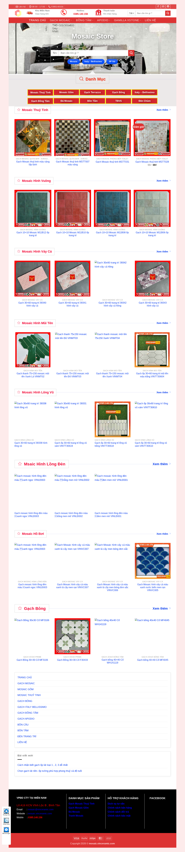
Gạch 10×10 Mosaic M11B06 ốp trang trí (152, 234)
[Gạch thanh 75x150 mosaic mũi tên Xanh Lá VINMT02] (32, 349)
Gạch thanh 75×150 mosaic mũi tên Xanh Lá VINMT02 (33, 375)
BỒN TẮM (22, 730)
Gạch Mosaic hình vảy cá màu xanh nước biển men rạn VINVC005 (152, 587)
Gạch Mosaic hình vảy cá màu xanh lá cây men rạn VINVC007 (72, 586)
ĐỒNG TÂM (83, 20)
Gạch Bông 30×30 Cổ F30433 (72, 660)
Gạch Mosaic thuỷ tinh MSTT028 (152, 162)
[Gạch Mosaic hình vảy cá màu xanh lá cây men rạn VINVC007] (72, 561)
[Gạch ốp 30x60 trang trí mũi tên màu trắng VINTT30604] (152, 349)
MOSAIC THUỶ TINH (29, 695)
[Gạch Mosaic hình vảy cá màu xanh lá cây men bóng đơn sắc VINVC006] (113, 561)
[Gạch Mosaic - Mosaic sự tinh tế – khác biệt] (18, 13)
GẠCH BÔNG (24, 701)
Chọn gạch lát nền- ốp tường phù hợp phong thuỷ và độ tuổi (49, 770)
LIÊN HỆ (150, 20)
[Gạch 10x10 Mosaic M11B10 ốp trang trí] (72, 208)
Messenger (6, 833)
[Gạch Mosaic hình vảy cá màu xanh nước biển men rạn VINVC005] (153, 561)
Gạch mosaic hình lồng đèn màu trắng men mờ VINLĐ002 (71, 514)
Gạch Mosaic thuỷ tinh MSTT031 (112, 162)
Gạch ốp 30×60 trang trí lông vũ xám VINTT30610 (151, 444)
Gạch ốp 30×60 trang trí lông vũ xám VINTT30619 (71, 444)
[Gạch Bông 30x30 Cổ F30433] (72, 636)
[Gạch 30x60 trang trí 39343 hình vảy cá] (153, 279)
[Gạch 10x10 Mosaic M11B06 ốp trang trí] (152, 208)
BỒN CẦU (22, 724)
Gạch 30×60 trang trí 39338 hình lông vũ (30, 444)
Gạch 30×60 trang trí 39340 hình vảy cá (32, 304)
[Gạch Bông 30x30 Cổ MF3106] (32, 636)
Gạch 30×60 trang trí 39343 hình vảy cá (153, 304)
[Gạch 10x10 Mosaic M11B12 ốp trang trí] (32, 208)
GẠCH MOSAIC (60, 20)
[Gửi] (168, 13)
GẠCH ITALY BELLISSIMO (32, 707)
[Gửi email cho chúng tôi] (163, 6)
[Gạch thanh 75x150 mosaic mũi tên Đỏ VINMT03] (72, 349)
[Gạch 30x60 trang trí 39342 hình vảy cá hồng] (113, 279)
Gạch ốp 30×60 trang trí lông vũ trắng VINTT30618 (111, 444)
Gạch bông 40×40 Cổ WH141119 (113, 661)
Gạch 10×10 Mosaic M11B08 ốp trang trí (112, 234)
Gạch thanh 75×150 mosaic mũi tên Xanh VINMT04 (112, 375)
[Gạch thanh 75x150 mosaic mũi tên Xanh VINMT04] (112, 349)
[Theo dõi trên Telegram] (168, 6)
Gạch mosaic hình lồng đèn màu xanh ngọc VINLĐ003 (31, 514)
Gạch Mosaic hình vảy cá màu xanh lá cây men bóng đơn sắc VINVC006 (112, 587)
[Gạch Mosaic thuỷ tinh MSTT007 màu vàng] (72, 137)
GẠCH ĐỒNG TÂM (27, 712)
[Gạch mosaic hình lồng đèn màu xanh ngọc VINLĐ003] (32, 561)
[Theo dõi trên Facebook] (158, 6)
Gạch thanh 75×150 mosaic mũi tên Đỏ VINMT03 (72, 375)
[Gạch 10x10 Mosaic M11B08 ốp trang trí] (112, 208)
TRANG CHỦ (37, 20)
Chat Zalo (6, 824)
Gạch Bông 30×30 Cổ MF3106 (32, 660)
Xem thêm (162, 109)
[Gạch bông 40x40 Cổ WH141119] (113, 636)
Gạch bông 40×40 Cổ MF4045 (152, 660)
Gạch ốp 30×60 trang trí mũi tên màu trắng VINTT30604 (152, 375)
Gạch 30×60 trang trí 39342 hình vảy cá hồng (112, 304)
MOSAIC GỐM (25, 689)
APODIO (102, 20)
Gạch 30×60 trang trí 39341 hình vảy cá (72, 304)
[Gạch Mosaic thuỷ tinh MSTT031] (112, 137)
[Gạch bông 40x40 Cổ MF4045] (153, 636)
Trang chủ (6, 815)
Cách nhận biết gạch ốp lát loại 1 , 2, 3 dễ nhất (42, 764)
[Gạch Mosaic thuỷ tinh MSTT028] (152, 137)
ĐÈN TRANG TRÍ (26, 736)
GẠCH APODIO (25, 718)
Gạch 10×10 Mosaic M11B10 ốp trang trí (72, 234)
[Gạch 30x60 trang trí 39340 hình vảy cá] (32, 279)
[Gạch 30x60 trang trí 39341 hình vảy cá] (72, 279)
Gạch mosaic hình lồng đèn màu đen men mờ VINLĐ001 (111, 514)
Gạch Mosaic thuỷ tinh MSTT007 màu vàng (72, 163)
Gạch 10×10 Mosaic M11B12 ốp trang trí (32, 234)
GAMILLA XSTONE (126, 20)
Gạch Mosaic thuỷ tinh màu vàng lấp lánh (33, 163)
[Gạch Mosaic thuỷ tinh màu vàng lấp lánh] (32, 137)
